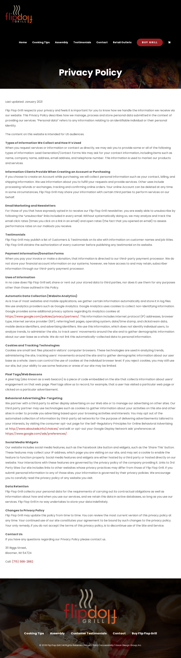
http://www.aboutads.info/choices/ (34, 429)
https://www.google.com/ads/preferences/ (36, 434)
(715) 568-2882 (22, 562)
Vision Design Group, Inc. (128, 645)
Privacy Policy (91, 645)
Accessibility (107, 645)
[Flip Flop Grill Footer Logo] (90, 590)
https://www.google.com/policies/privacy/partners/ (42, 316)
